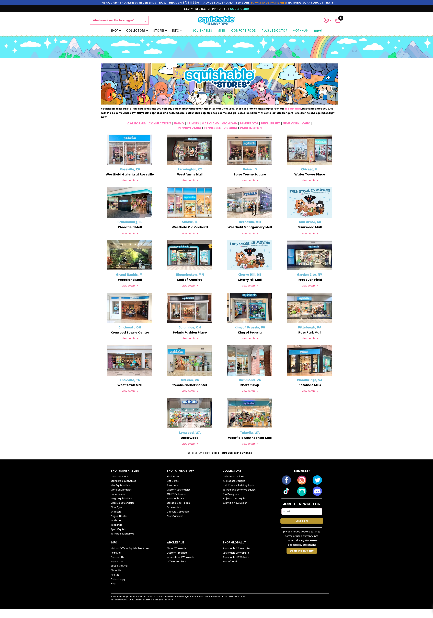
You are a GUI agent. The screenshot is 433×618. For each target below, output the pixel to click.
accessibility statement (302, 544)
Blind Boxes (173, 476)
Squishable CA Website (236, 548)
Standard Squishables (123, 481)
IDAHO (179, 123)
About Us (116, 570)
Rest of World (230, 561)
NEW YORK (291, 123)
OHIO (306, 123)
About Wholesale (177, 548)
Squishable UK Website (236, 557)
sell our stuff (292, 108)
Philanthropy (118, 579)
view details (129, 180)
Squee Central (119, 566)
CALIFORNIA (136, 123)
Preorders (172, 485)
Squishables (202, 31)
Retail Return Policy (199, 453)
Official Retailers (176, 561)
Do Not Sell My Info (302, 550)
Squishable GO (175, 498)
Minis (222, 31)
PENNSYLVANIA (189, 128)
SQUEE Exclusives (176, 494)
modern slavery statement (302, 540)
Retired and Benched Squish (239, 489)
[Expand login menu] (328, 20)
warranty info (310, 536)
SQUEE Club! (239, 9)
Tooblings (116, 525)
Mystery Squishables (178, 489)
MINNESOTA (249, 123)
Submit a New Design (235, 503)
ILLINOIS (193, 123)
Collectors (136, 31)
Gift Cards (173, 481)
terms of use (293, 536)
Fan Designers (231, 494)
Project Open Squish (234, 498)
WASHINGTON (251, 128)
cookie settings (311, 531)
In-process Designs (234, 481)
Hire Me (115, 574)
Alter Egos (116, 507)
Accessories (174, 507)
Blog (113, 583)
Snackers (116, 511)
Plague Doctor (274, 31)
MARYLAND (210, 123)
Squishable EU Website (236, 552)
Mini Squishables (120, 485)
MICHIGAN (230, 123)
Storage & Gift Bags (178, 503)
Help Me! (116, 552)
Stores (159, 31)
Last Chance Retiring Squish (239, 485)
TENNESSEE (212, 128)
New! (318, 31)
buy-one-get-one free (268, 3)
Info (175, 31)
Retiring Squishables (122, 533)
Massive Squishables (122, 503)
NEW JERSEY (270, 123)
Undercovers (118, 494)
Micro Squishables (121, 489)
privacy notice (291, 531)
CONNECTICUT (160, 123)
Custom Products (177, 552)
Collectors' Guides (233, 476)
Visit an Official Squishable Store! (130, 548)
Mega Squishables (121, 498)
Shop (114, 31)
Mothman (301, 31)
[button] (330, 20)
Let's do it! (302, 521)
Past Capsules (175, 516)
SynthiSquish (118, 529)
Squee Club (117, 561)
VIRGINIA (230, 128)
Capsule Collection (178, 511)
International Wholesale (181, 557)
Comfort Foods (120, 476)
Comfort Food (243, 31)
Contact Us (117, 557)
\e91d (144, 20)
